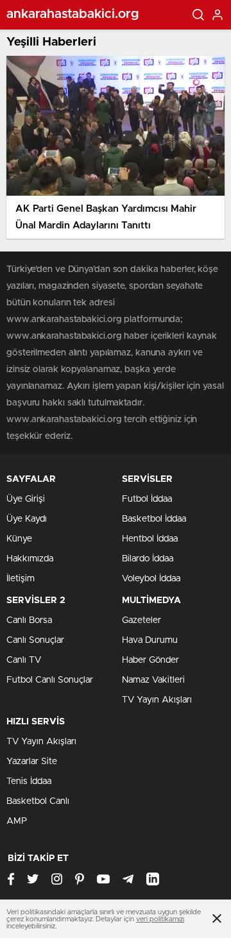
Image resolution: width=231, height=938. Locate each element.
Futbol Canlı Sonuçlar (49, 680)
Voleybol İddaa (151, 578)
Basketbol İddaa (154, 519)
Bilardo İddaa (147, 558)
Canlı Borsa (29, 620)
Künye (19, 538)
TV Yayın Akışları (157, 699)
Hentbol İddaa (150, 538)
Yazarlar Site (31, 761)
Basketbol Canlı (37, 801)
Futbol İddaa (147, 499)
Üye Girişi (25, 499)
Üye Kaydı (26, 519)
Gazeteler (141, 620)
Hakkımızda (29, 558)
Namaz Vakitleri (153, 680)
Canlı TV (23, 660)
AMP (16, 821)
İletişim (20, 578)
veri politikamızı (160, 919)
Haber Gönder (150, 660)
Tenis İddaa (28, 781)
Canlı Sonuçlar (35, 640)
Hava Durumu (150, 640)
